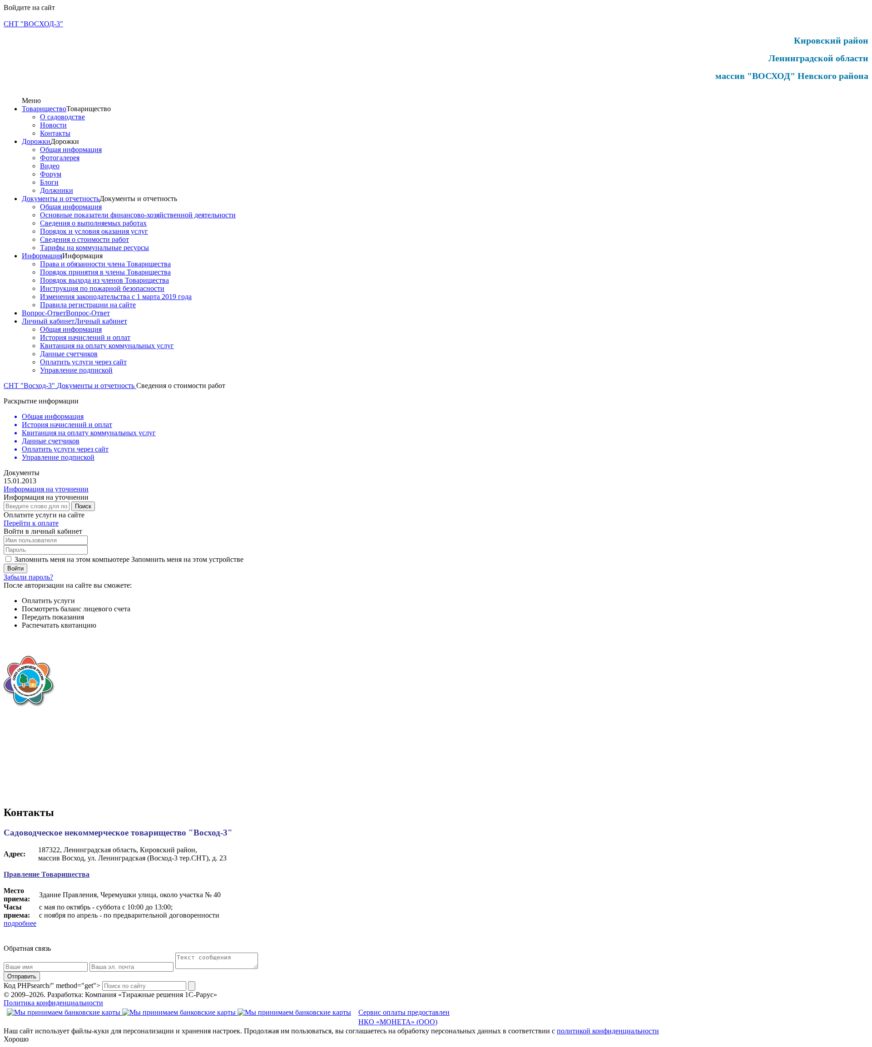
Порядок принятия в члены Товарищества (105, 272)
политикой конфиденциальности (608, 1031)
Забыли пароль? (28, 577)
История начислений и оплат (85, 337)
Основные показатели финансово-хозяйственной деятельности (138, 215)
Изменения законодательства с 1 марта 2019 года (116, 296)
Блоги (49, 182)
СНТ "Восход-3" (30, 385)
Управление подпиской (76, 370)
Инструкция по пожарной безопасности (102, 288)
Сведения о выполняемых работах (93, 223)
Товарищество (44, 109)
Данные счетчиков (69, 354)
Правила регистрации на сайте (88, 305)
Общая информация (71, 149)
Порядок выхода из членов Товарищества (104, 280)
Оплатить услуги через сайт (83, 362)
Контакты (55, 133)
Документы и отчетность (60, 198)
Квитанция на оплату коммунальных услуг (107, 345)
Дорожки (36, 141)
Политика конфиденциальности (53, 1003)
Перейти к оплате (31, 523)
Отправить (21, 976)
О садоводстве (62, 117)
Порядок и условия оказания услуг (94, 231)
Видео (49, 166)
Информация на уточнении (46, 489)
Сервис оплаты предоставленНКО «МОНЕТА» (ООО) (404, 1017)
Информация (42, 256)
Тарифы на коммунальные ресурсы (94, 247)
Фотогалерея (59, 158)
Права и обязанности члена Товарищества (105, 264)
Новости (53, 125)
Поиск (83, 506)
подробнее (20, 923)
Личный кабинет (48, 321)
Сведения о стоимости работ (84, 239)
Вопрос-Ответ (44, 313)
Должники (56, 190)
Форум (50, 174)
